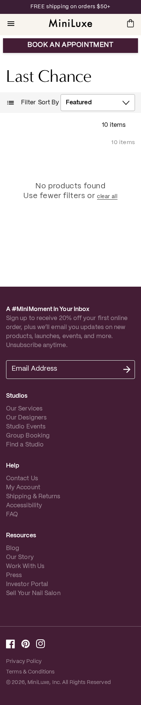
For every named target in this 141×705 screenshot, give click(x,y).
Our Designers (26, 418)
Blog (12, 548)
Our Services (24, 409)
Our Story (20, 557)
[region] (70, 7)
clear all (107, 196)
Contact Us (22, 478)
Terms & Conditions (30, 672)
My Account (23, 487)
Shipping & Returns (33, 496)
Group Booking (28, 436)
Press (14, 575)
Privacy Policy (24, 661)
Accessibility (24, 505)
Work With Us (25, 566)
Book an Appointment (70, 45)
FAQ (12, 514)
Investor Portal (27, 584)
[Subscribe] (126, 369)
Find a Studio (25, 445)
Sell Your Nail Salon (33, 593)
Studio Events (25, 427)
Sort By (48, 102)
